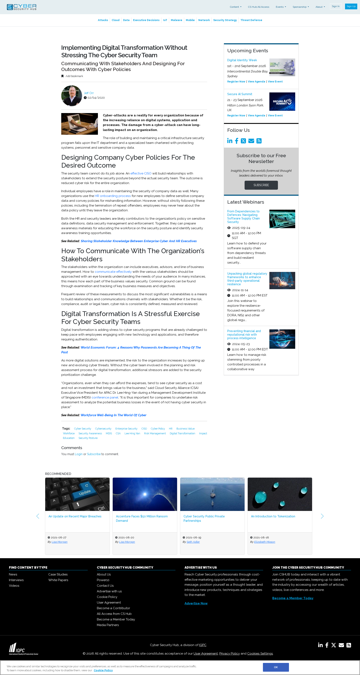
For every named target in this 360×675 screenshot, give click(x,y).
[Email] (252, 142)
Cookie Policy (107, 597)
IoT (165, 20)
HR (171, 428)
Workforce (69, 433)
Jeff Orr (89, 93)
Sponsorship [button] (300, 6)
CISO (144, 428)
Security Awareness (90, 433)
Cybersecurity (103, 428)
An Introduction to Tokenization (273, 516)
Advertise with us (109, 591)
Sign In (336, 6)
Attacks (103, 20)
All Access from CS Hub (114, 614)
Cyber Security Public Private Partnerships (204, 518)
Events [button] (280, 6)
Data (126, 20)
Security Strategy (225, 20)
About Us (104, 574)
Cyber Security (83, 428)
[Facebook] (237, 142)
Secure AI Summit (239, 94)
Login (78, 454)
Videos (14, 586)
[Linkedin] (230, 142)
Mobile (190, 20)
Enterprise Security (126, 428)
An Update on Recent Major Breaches (75, 516)
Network (204, 20)
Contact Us (105, 586)
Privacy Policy (229, 653)
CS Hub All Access (258, 6)
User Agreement (109, 602)
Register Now (236, 81)
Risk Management (155, 433)
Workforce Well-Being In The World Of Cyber (113, 415)
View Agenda (256, 81)
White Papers (58, 580)
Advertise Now (196, 603)
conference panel (105, 397)
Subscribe (94, 454)
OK (276, 667)
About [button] (319, 6)
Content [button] (235, 6)
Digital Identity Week (242, 60)
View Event (275, 81)
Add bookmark (74, 76)
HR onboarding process (113, 196)
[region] (180, 667)
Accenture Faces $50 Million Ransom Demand (142, 518)
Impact (203, 433)
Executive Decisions (146, 20)
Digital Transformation (183, 433)
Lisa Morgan (60, 541)
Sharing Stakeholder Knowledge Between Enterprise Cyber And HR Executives (139, 241)
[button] (38, 516)
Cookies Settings (260, 653)
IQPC (202, 645)
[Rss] (259, 142)
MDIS (109, 433)
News (13, 574)
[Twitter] (244, 142)
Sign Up (351, 6)
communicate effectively (113, 272)
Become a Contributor (113, 608)
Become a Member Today (116, 619)
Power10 (103, 580)
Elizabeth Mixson (264, 541)
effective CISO (140, 173)
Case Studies (58, 574)
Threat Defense (251, 20)
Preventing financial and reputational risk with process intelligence (244, 334)
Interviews (16, 580)
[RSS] (348, 646)
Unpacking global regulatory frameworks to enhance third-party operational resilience (247, 279)
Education (69, 438)
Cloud (116, 20)
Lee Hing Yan (133, 433)
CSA (118, 433)
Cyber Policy (158, 428)
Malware (176, 20)
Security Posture (88, 438)
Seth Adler (193, 541)
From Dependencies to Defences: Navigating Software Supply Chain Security (243, 216)
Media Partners (108, 625)
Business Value (185, 428)
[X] (334, 646)
